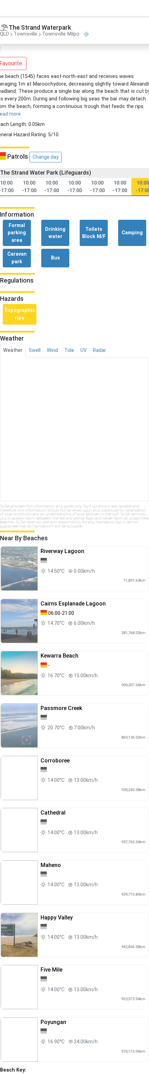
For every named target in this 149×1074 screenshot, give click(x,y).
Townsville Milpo (60, 34)
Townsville (25, 34)
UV (83, 350)
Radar (99, 350)
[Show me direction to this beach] (86, 34)
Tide (69, 350)
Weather (13, 350)
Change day (46, 157)
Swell (35, 350)
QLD (4, 34)
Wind (52, 350)
